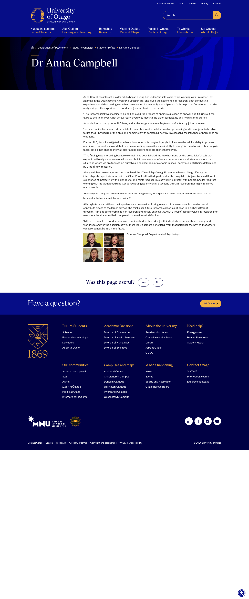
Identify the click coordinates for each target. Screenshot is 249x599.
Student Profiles (106, 47)
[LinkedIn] (189, 421)
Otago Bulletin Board (157, 386)
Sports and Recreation (158, 381)
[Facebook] (198, 421)
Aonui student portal (74, 371)
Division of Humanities (116, 342)
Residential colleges (157, 332)
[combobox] (188, 15)
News (149, 371)
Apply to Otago (71, 347)
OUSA (149, 352)
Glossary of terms (78, 443)
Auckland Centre (113, 371)
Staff (181, 3)
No (158, 282)
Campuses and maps (119, 365)
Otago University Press (159, 337)
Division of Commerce (117, 332)
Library (204, 3)
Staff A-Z (192, 371)
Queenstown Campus (116, 396)
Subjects (67, 332)
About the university (161, 326)
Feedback (61, 443)
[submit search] (217, 15)
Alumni (192, 3)
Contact (217, 3)
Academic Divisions (118, 326)
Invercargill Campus (115, 391)
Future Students (74, 326)
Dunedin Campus (114, 381)
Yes (144, 282)
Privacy (122, 443)
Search (49, 443)
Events (149, 376)
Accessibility (135, 443)
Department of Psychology (53, 47)
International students (74, 396)
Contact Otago (198, 365)
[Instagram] (208, 421)
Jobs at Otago (154, 347)
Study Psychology (82, 47)
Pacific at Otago (71, 391)
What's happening (159, 365)
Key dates (68, 342)
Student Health (195, 342)
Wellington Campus (115, 386)
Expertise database (198, 381)
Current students (165, 3)
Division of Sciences (115, 347)
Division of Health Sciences (119, 337)
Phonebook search (198, 376)
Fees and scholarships (75, 337)
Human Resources (197, 337)
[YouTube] (217, 421)
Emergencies (194, 332)
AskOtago (209, 303)
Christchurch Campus (116, 376)
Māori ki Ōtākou (71, 386)
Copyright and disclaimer (102, 443)
